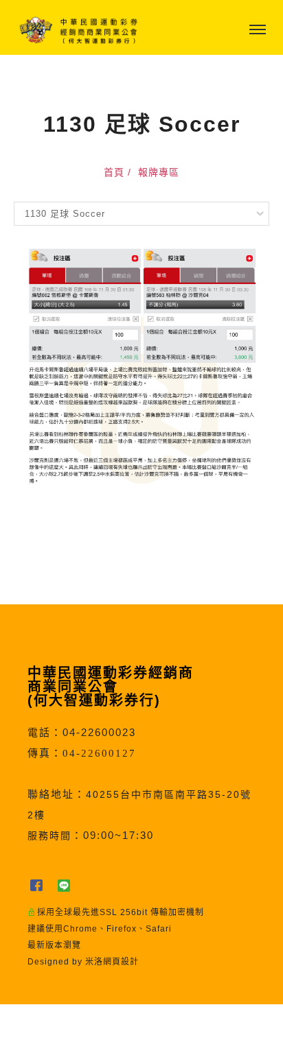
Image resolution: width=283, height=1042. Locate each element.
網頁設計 (121, 962)
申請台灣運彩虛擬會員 (106, 1023)
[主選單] (257, 30)
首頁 (114, 172)
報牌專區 (158, 172)
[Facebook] (41, 885)
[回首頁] (79, 30)
